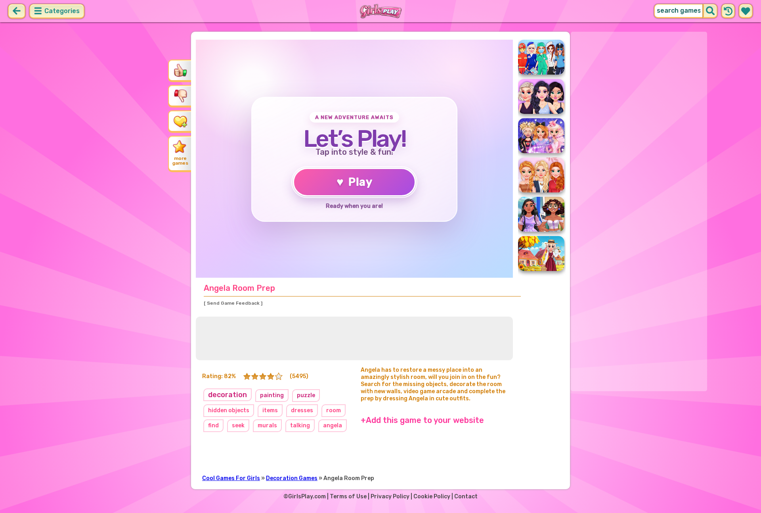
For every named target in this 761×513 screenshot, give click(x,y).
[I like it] (180, 70)
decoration (227, 394)
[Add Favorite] (180, 121)
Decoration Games (291, 478)
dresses (302, 410)
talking (300, 425)
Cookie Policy (431, 496)
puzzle (306, 395)
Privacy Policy (390, 496)
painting (272, 395)
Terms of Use (348, 496)
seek (238, 425)
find (213, 425)
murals (267, 425)
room (333, 410)
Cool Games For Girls (231, 478)
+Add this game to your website (422, 420)
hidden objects (228, 410)
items (270, 410)
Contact (466, 496)
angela (332, 425)
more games (180, 161)
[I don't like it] (180, 95)
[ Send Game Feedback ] (233, 303)
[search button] (710, 11)
